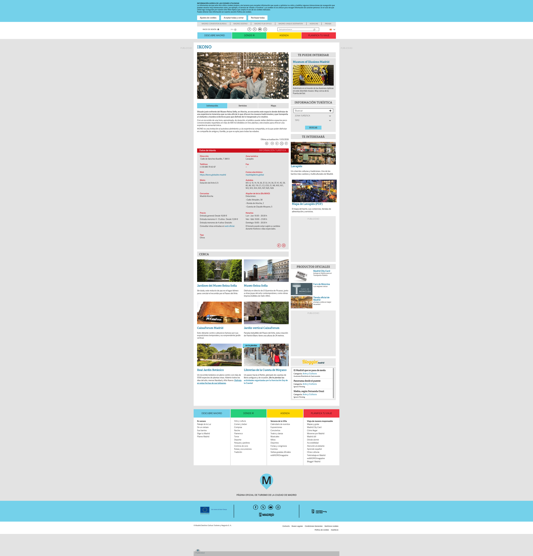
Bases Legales (297, 526)
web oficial (229, 226)
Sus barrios (202, 430)
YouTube (260, 29)
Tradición (238, 452)
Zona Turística (302, 116)
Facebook (249, 29)
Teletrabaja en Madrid (316, 455)
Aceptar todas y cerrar (234, 18)
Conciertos (275, 430)
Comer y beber (240, 424)
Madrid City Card (314, 427)
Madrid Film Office (263, 24)
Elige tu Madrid (203, 433)
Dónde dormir (313, 440)
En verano (201, 421)
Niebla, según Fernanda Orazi (309, 391)
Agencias (314, 24)
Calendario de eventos (280, 424)
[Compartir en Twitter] (282, 144)
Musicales (275, 436)
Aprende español (314, 449)
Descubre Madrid (214, 35)
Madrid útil (311, 436)
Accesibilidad (313, 443)
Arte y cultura (240, 421)
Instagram (265, 29)
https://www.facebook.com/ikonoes (279, 245)
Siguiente (285, 75)
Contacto (286, 526)
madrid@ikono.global (255, 175)
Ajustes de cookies (208, 18)
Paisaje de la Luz (204, 424)
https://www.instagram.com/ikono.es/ (283, 245)
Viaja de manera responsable (320, 421)
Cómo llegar (312, 430)
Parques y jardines (242, 443)
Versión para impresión (267, 144)
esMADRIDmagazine (279, 455)
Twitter (255, 29)
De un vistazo (203, 427)
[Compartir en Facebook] (277, 144)
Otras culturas (313, 452)
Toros (236, 436)
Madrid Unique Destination (291, 24)
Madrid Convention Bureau (214, 24)
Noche (237, 430)
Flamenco (238, 433)
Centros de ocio (241, 446)
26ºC (234, 30)
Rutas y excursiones (243, 449)
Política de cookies (322, 530)
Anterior (200, 75)
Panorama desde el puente (307, 380)
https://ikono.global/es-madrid (213, 175)
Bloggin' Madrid (313, 461)
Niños (273, 440)
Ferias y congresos (279, 446)
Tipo (299, 120)
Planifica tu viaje (318, 35)
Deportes (275, 443)
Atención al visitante (316, 446)
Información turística (313, 102)
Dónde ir (249, 35)
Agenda (284, 35)
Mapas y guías (313, 424)
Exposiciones (276, 427)
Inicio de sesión (209, 29)
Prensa (328, 24)
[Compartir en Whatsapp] (286, 144)
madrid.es (334, 530)
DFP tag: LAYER (202, 550)
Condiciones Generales (314, 526)
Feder (214, 510)
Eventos (274, 449)
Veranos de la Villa (279, 421)
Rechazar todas (258, 18)
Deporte (237, 440)
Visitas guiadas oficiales (281, 452)
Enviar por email (272, 144)
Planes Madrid (203, 436)
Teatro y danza (277, 433)
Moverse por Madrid (315, 433)
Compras (238, 427)
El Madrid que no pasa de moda (310, 370)
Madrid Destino (240, 24)
